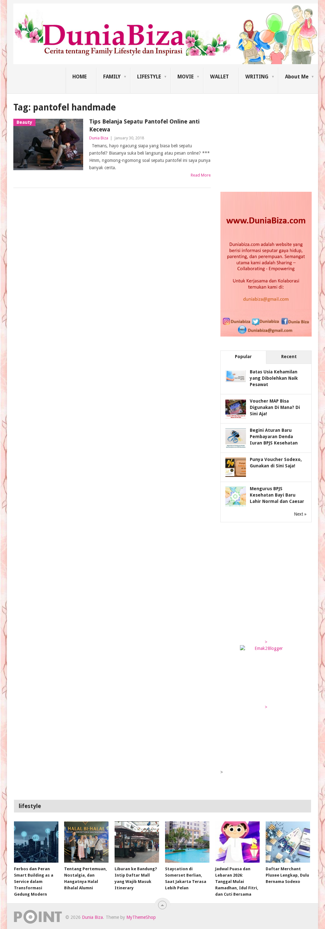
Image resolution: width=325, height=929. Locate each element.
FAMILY (112, 77)
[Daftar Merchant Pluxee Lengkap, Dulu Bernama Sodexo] (288, 842)
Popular (243, 356)
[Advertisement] (267, 141)
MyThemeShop (141, 917)
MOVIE (185, 77)
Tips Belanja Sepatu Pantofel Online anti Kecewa (144, 125)
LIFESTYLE (149, 77)
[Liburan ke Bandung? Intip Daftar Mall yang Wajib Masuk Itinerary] (137, 842)
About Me (296, 77)
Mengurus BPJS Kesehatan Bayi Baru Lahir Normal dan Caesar (277, 495)
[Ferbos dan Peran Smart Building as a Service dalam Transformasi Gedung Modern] (36, 842)
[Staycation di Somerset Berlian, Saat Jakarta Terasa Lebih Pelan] (187, 842)
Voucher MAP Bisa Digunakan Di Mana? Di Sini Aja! (275, 407)
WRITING (257, 77)
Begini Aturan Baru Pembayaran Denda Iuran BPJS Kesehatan (274, 436)
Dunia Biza (98, 138)
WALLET (219, 77)
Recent (289, 356)
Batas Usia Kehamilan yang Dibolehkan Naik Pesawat (274, 378)
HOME (79, 77)
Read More (201, 175)
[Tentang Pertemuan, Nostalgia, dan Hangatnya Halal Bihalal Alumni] (86, 842)
